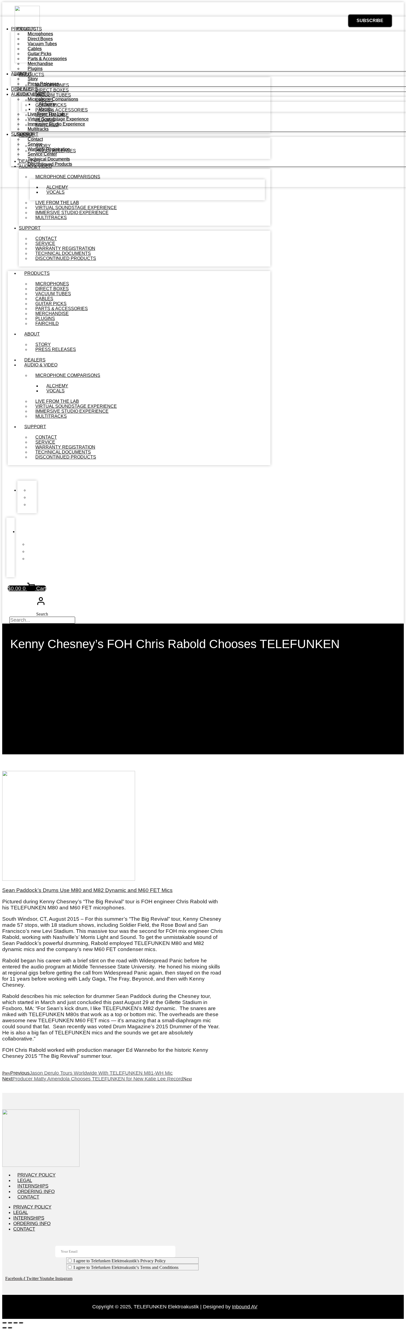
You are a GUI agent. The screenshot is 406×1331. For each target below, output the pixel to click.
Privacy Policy (36, 1175)
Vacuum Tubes (42, 43)
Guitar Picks (39, 53)
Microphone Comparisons (67, 375)
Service (35, 144)
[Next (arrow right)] (10, 1328)
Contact (35, 139)
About (32, 334)
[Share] (15, 1323)
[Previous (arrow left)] (4, 1328)
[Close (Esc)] (21, 1323)
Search (42, 614)
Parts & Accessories (47, 58)
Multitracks (51, 217)
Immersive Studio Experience (56, 124)
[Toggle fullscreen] (10, 1323)
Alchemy (47, 104)
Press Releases (55, 349)
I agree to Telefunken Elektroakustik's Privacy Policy (119, 1260)
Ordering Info (36, 1191)
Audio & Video (40, 365)
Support (30, 228)
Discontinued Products (65, 258)
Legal (24, 1180)
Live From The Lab (46, 114)
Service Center (42, 154)
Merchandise (40, 63)
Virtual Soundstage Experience (58, 119)
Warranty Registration (49, 149)
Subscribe (370, 20)
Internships (32, 1186)
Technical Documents (49, 159)
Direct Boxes (40, 38)
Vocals (55, 192)
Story (33, 78)
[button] (139, 473)
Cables (35, 48)
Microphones (40, 33)
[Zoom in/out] (4, 1323)
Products (37, 273)
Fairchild (47, 323)
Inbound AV (244, 1306)
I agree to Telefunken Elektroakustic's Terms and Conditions (125, 1267)
